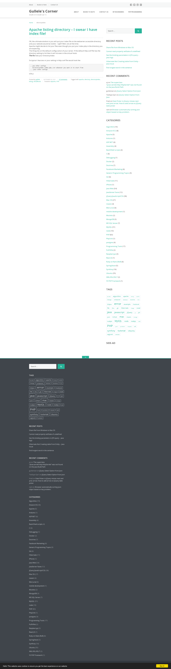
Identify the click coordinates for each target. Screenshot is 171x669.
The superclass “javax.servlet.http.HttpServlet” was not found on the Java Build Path (124, 84)
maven (109, 204)
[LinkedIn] (138, 5)
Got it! (162, 666)
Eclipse (109, 304)
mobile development (114, 211)
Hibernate (110, 181)
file (108, 308)
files (113, 308)
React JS (109, 258)
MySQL (109, 227)
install (138, 308)
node (108, 231)
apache (81, 79)
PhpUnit (109, 238)
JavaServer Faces (112, 192)
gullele (38, 79)
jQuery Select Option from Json (129, 91)
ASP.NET (109, 142)
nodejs (133, 321)
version (117, 334)
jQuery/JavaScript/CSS (114, 196)
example (127, 304)
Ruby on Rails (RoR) (113, 262)
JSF (139, 312)
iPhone (109, 184)
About (31, 5)
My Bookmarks (118, 12)
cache (137, 296)
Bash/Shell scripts (113, 150)
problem (122, 326)
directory (87, 79)
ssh (135, 326)
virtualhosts (37, 81)
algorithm (117, 296)
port (116, 326)
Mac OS (109, 200)
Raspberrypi (111, 254)
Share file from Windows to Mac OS (120, 47)
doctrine (132, 300)
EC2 (138, 299)
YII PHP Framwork (113, 281)
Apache (53, 81)
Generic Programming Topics (117, 173)
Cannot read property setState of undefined (123, 51)
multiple (109, 321)
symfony (111, 330)
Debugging (110, 157)
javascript (119, 312)
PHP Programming (135, 12)
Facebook (136, 304)
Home (31, 23)
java (109, 312)
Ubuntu (109, 273)
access (108, 296)
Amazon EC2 (111, 131)
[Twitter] (134, 5)
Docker (109, 161)
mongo (135, 317)
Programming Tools (114, 246)
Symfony (109, 269)
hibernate (124, 308)
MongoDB (110, 219)
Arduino (109, 138)
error (117, 304)
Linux (115, 317)
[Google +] (141, 5)
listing (31, 81)
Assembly (110, 146)
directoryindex (95, 79)
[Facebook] (131, 5)
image (132, 308)
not (139, 321)
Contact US (54, 5)
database (125, 299)
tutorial (121, 330)
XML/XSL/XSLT (112, 277)
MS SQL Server (111, 223)
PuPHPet (109, 250)
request (129, 326)
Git (107, 177)
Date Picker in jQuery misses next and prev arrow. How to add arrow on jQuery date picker (123, 103)
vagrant (110, 334)
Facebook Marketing (114, 169)
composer (117, 300)
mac (122, 316)
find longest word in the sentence (119, 67)
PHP (57, 81)
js (135, 312)
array (132, 296)
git (118, 308)
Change (109, 300)
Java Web (110, 188)
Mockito (109, 215)
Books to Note (42, 5)
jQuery (129, 312)
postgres (109, 242)
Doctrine (109, 165)
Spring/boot (111, 265)
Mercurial (110, 208)
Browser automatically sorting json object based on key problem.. (123, 110)
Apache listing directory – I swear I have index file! (63, 31)
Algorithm (110, 127)
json (108, 317)
